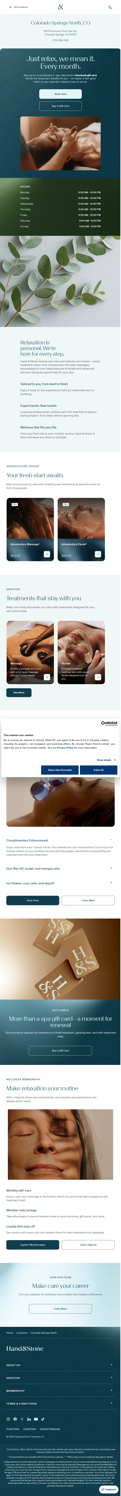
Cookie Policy (29, 1428)
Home (9, 1332)
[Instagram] (8, 1419)
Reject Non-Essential (60, 770)
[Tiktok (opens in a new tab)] (43, 1419)
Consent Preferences (50, 1429)
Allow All (99, 770)
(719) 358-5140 (60, 40)
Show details (104, 760)
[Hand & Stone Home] (20, 1348)
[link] (30, 529)
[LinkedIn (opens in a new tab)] (29, 1419)
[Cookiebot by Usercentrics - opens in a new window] (103, 723)
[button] (60, 839)
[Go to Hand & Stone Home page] (60, 7)
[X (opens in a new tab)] (22, 1419)
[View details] (47, 554)
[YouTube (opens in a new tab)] (36, 1419)
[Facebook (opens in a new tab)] (15, 1419)
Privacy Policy (12, 1428)
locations (21, 1332)
